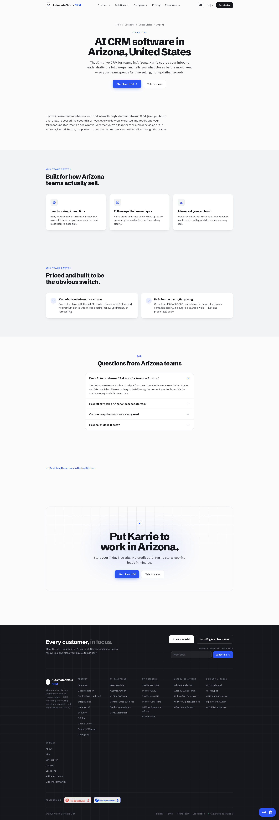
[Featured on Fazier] (107, 800)
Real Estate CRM (150, 696)
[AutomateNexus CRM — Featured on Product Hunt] (77, 800)
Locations (129, 24)
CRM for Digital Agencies (187, 701)
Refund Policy (182, 813)
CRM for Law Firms (151, 701)
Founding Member (87, 729)
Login (210, 5)
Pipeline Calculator (216, 701)
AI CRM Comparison (216, 707)
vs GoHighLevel (214, 685)
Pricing (156, 5)
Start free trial (125, 84)
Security (82, 712)
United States (145, 24)
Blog (48, 754)
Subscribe (221, 654)
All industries (148, 716)
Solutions (120, 5)
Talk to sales (154, 84)
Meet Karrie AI (117, 685)
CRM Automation (119, 712)
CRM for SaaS (149, 690)
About (49, 749)
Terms (169, 813)
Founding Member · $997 (214, 639)
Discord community (56, 781)
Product (102, 5)
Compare (139, 5)
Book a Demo (85, 723)
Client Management (184, 707)
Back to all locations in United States (71, 468)
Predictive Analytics (120, 707)
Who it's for (52, 759)
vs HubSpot (212, 690)
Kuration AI (84, 707)
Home (118, 24)
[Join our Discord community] (201, 5)
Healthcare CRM (150, 685)
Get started (225, 5)
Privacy (159, 813)
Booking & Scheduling (89, 696)
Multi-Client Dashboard (186, 696)
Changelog (83, 734)
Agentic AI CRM (118, 690)
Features (82, 685)
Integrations (84, 701)
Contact (50, 765)
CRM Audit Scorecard (217, 696)
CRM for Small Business (122, 701)
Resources (171, 5)
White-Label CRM (183, 685)
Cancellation (199, 813)
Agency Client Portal (184, 690)
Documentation (86, 690)
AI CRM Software (119, 696)
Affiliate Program (54, 776)
